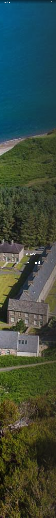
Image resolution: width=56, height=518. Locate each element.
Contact (42, 2)
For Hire (31, 2)
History (39, 2)
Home (15, 2)
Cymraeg (49, 2)
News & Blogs (35, 2)
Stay (22, 2)
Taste (28, 2)
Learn (21, 2)
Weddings (25, 2)
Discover (18, 2)
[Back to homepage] (7, 2)
